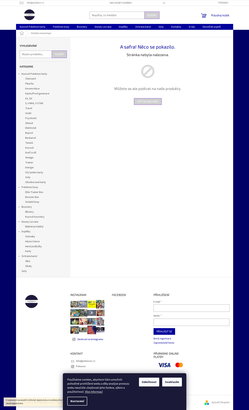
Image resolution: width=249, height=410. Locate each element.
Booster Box (32, 197)
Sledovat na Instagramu (90, 339)
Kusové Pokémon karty (34, 74)
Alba (27, 261)
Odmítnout (149, 382)
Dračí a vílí (30, 153)
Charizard (30, 79)
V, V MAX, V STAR (34, 103)
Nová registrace (162, 338)
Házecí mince (32, 241)
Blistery (29, 212)
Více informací (94, 392)
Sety (27, 177)
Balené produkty (34, 226)
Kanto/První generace (37, 93)
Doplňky (26, 231)
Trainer (29, 162)
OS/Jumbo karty (34, 172)
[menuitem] (32, 27)
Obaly (28, 266)
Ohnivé (29, 123)
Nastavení (77, 401)
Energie (29, 167)
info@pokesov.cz (85, 361)
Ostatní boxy (32, 202)
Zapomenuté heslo (164, 343)
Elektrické (30, 128)
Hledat (151, 15)
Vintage (29, 157)
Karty (28, 251)
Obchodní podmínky (120, 3)
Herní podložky (33, 246)
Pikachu (29, 84)
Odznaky (30, 236)
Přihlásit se (164, 331)
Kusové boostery (34, 217)
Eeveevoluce (32, 88)
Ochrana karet (29, 256)
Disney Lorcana (30, 222)
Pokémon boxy (30, 187)
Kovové (29, 148)
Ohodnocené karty (35, 182)
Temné (29, 143)
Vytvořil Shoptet (220, 402)
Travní (28, 108)
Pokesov (81, 366)
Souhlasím (172, 382)
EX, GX (28, 98)
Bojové (29, 133)
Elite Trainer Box (34, 192)
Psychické (30, 118)
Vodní (28, 113)
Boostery (27, 207)
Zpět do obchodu (148, 101)
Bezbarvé (30, 138)
